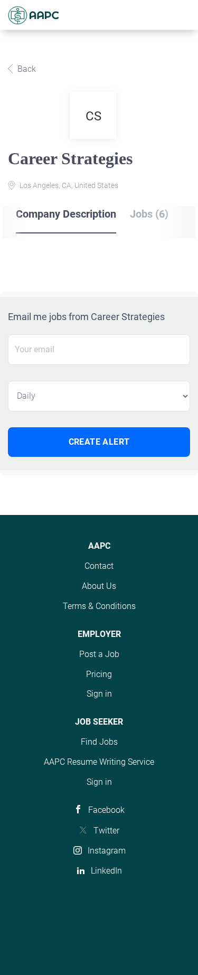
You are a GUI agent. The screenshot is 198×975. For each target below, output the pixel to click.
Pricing (99, 674)
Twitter (106, 831)
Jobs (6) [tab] (149, 214)
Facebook (106, 810)
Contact (99, 566)
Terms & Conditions (99, 606)
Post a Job (99, 654)
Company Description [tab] (66, 214)
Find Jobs (99, 742)
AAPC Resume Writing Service (99, 762)
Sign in (99, 694)
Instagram (107, 851)
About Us (99, 586)
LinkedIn (106, 871)
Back (25, 69)
